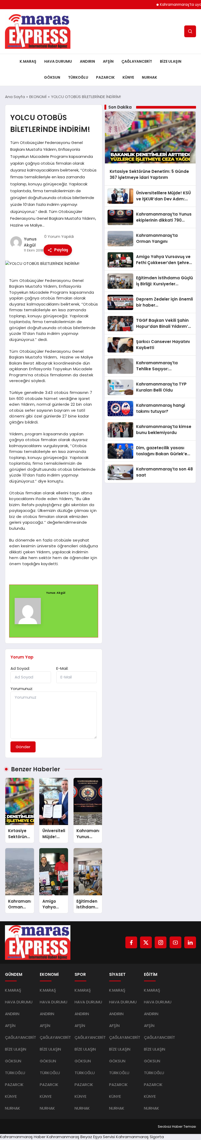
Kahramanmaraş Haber (23, 1136)
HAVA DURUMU (58, 61)
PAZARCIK (105, 77)
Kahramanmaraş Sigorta (140, 1136)
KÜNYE (128, 77)
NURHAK (149, 77)
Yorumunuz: (21, 688)
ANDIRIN (87, 61)
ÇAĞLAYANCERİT (136, 61)
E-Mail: (62, 668)
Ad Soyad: (20, 668)
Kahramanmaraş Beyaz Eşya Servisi (81, 1136)
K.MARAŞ (28, 61)
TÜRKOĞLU (78, 77)
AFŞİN (108, 61)
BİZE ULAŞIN (170, 61)
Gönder (23, 747)
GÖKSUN (52, 77)
